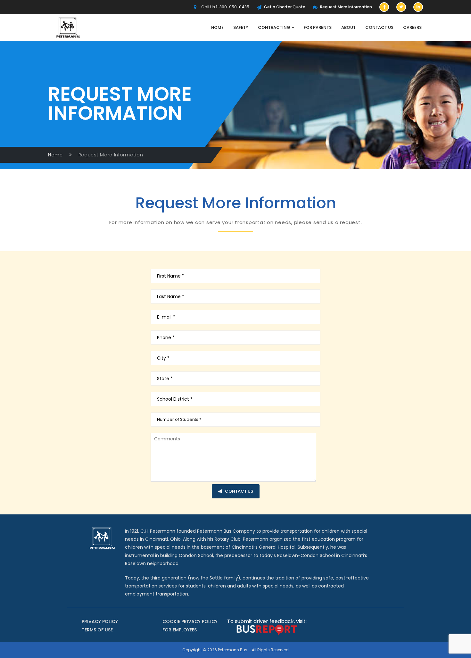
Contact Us (239, 491)
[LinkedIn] (418, 7)
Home (55, 155)
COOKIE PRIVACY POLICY (190, 621)
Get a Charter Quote (284, 7)
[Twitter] (401, 7)
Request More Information (346, 7)
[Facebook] (384, 7)
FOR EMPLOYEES (179, 630)
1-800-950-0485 (232, 7)
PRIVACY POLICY (100, 621)
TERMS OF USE (97, 630)
